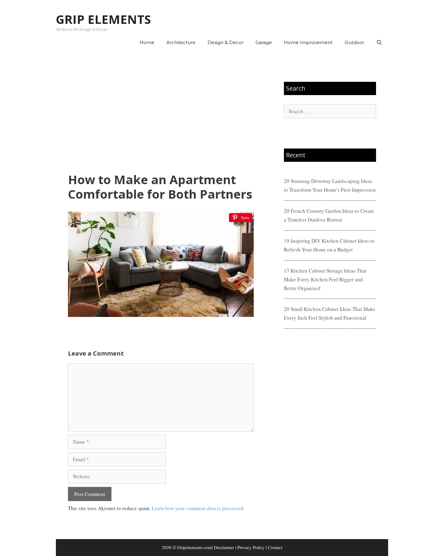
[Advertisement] (161, 112)
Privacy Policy (251, 547)
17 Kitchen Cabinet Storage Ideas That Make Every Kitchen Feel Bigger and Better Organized (325, 279)
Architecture (180, 42)
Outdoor (354, 42)
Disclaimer (224, 547)
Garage (264, 42)
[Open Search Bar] (379, 43)
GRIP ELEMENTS (103, 19)
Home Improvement (308, 42)
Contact (275, 547)
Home (147, 42)
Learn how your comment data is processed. (198, 508)
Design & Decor (225, 42)
